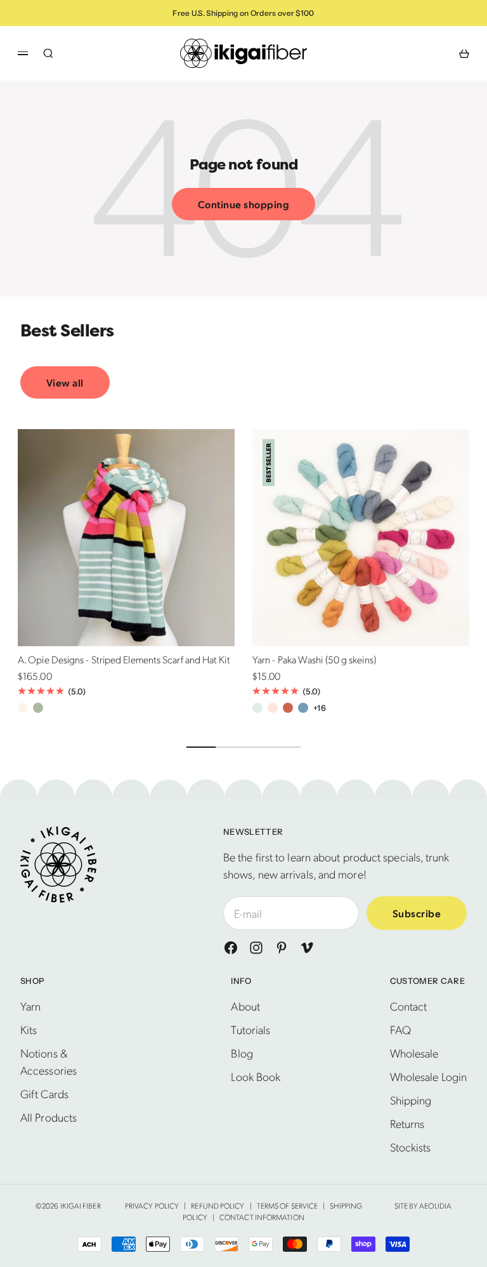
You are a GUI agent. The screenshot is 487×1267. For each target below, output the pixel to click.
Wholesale (414, 1052)
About (245, 1005)
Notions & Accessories (48, 1061)
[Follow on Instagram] (256, 947)
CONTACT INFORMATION (261, 1217)
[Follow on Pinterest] (281, 947)
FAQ (400, 1029)
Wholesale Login (428, 1076)
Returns (407, 1123)
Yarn (30, 1005)
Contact (408, 1005)
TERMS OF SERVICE (287, 1205)
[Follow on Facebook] (230, 947)
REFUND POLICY (217, 1205)
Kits (28, 1029)
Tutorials (250, 1029)
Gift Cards (44, 1093)
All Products (48, 1117)
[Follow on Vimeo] (307, 947)
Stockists (410, 1146)
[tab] (67, 331)
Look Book (255, 1076)
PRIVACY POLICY (152, 1205)
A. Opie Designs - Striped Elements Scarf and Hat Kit (124, 661)
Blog (241, 1052)
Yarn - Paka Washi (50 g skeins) (314, 661)
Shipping (411, 1099)
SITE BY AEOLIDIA (422, 1205)
